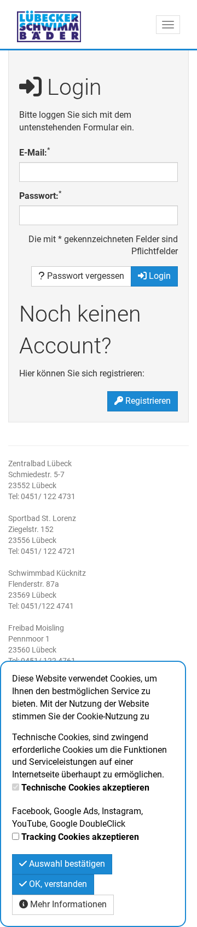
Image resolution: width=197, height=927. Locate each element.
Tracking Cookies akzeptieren (80, 837)
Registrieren (147, 401)
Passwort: (40, 195)
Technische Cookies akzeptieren (85, 787)
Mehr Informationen (67, 904)
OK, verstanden (57, 884)
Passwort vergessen (84, 276)
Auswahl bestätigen (66, 864)
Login (159, 276)
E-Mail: (34, 152)
